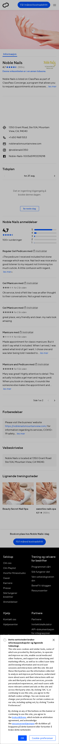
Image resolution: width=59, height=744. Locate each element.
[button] (54, 640)
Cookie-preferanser (42, 738)
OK (22, 738)
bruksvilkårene (19, 717)
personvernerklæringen (23, 723)
